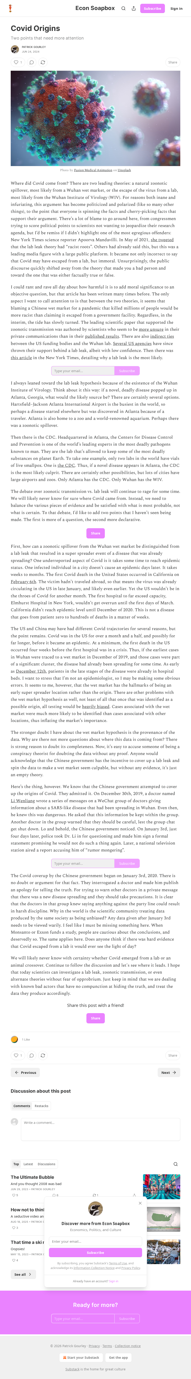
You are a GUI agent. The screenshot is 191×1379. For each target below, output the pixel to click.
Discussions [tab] (46, 1164)
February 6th (23, 581)
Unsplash (124, 170)
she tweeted (162, 240)
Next (165, 1072)
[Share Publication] (133, 8)
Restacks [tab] (41, 1106)
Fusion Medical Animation (93, 170)
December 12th (31, 671)
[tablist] (31, 1106)
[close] (140, 1203)
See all (20, 1274)
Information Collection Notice (94, 1268)
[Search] (123, 8)
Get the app (118, 1357)
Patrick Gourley (34, 47)
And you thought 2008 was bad (36, 1183)
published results (102, 336)
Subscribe (152, 8)
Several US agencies (132, 343)
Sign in (177, 8)
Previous (28, 1072)
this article (21, 357)
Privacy (94, 1346)
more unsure (151, 329)
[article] (95, 1186)
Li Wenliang (23, 801)
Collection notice (128, 1346)
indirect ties (162, 336)
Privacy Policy (130, 1268)
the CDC (66, 465)
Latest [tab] (28, 1164)
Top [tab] (16, 1164)
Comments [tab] (22, 1106)
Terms (107, 1346)
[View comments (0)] (31, 62)
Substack (72, 1369)
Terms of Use (118, 1263)
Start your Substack (83, 1357)
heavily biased (95, 706)
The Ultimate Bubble (32, 1177)
